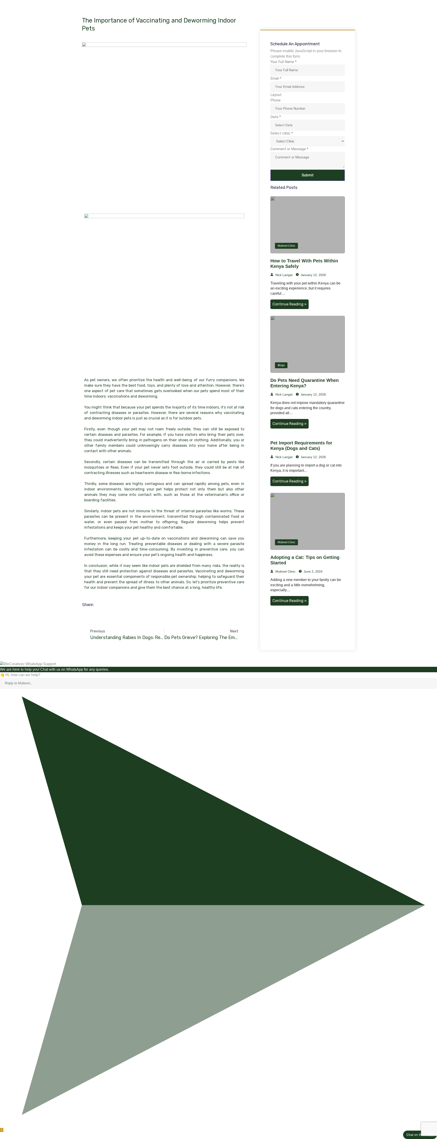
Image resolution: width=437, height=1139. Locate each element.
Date (275, 117)
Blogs (281, 365)
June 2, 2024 (313, 571)
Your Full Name (283, 62)
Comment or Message (289, 149)
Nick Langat (283, 275)
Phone (275, 100)
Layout (276, 95)
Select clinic (281, 133)
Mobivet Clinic (286, 245)
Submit (308, 175)
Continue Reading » (289, 304)
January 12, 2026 (313, 275)
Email (275, 78)
